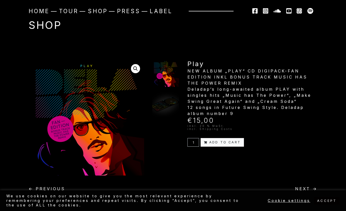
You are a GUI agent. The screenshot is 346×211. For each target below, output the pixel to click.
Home (39, 11)
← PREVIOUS (47, 188)
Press (128, 11)
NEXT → (306, 188)
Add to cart (225, 142)
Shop (98, 11)
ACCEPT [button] (327, 201)
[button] (135, 68)
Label (161, 11)
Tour (68, 11)
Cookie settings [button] (289, 200)
